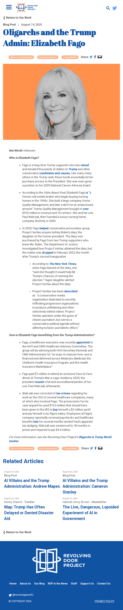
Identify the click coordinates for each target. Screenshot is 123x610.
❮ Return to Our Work (17, 17)
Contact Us (104, 583)
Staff (74, 583)
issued (39, 382)
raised (85, 165)
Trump (73, 169)
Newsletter (99, 502)
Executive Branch (48, 57)
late (36, 421)
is (87, 192)
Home (13, 583)
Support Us (87, 583)
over (86, 209)
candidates (47, 173)
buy (55, 409)
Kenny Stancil (13, 502)
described (71, 291)
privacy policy (104, 601)
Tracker (29, 502)
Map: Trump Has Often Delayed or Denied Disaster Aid (29, 513)
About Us (25, 583)
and (57, 173)
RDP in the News (58, 583)
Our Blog (39, 583)
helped (44, 228)
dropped (47, 252)
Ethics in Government (21, 57)
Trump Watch (70, 57)
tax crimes (63, 393)
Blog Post (9, 24)
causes (65, 173)
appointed (83, 342)
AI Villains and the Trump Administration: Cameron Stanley (85, 486)
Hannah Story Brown (76, 502)
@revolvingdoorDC (22, 594)
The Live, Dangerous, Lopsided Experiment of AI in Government (91, 513)
